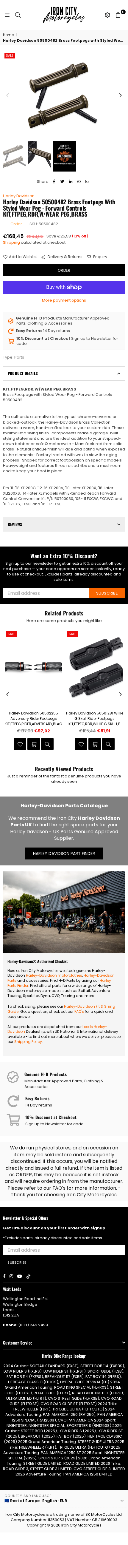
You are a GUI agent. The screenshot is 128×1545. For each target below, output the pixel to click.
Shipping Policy (28, 1041)
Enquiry (99, 257)
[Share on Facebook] (54, 181)
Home (8, 35)
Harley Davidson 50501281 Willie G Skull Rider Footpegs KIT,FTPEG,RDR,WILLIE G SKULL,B (94, 718)
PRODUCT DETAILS (23, 373)
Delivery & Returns (64, 257)
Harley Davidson (19, 196)
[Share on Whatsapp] (79, 181)
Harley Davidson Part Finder (64, 853)
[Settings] (107, 14)
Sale (9, 55)
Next (120, 95)
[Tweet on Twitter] (62, 181)
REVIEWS (15, 524)
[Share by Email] (87, 181)
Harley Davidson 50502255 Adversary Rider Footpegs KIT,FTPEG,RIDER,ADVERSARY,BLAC (33, 718)
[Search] (18, 14)
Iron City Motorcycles (81, 1525)
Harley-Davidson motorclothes (54, 975)
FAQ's (79, 1011)
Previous (7, 95)
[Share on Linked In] (70, 181)
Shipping (11, 242)
